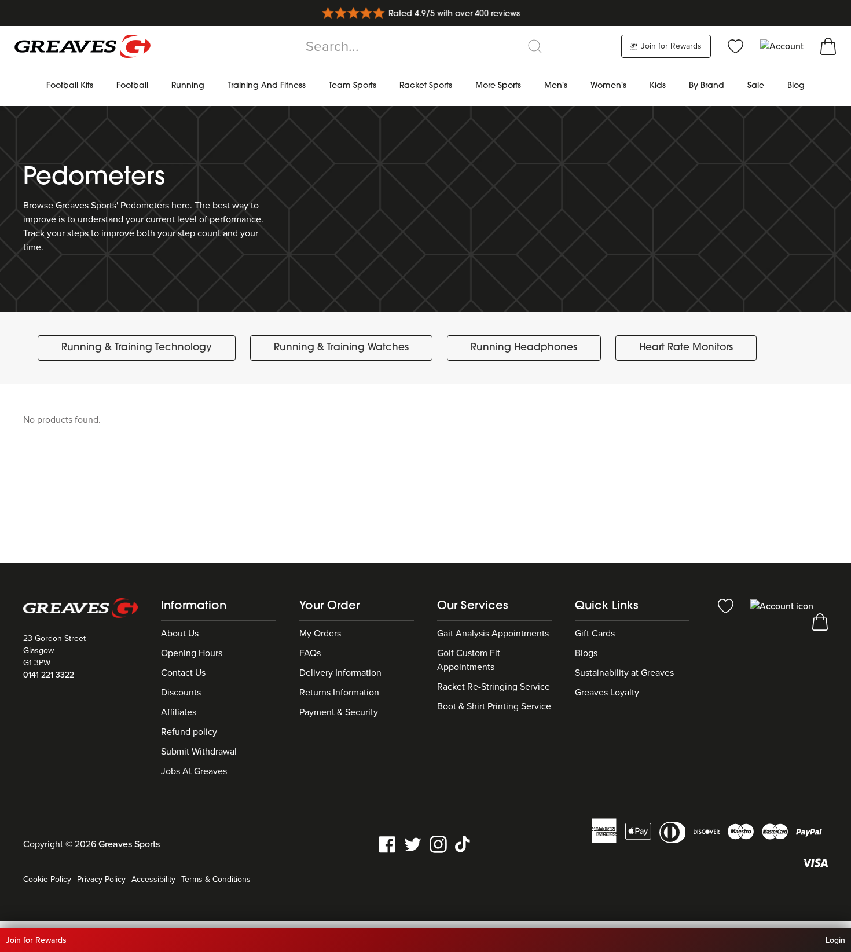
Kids (658, 86)
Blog (796, 86)
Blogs (586, 653)
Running (187, 86)
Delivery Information (340, 673)
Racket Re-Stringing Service (493, 687)
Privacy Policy (101, 879)
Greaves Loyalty (607, 692)
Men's (555, 86)
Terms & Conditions (216, 879)
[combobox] (425, 46)
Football (132, 86)
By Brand (706, 86)
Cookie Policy (47, 879)
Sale (755, 86)
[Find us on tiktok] (463, 843)
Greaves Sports (129, 844)
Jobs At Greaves (194, 771)
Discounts (181, 692)
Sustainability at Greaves (624, 673)
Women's (608, 86)
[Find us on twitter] (412, 843)
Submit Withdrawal (199, 751)
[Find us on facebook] (387, 843)
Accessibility (153, 879)
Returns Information (339, 692)
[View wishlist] (735, 46)
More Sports (498, 86)
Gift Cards (595, 633)
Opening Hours (191, 653)
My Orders (320, 633)
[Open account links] (783, 46)
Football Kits (69, 86)
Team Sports (352, 86)
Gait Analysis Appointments (493, 633)
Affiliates (178, 712)
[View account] (781, 605)
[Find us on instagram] (438, 843)
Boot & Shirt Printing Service (494, 706)
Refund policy (189, 732)
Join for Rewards (670, 46)
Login (835, 940)
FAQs (310, 653)
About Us (180, 633)
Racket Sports (425, 86)
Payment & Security (338, 712)
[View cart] (828, 46)
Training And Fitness (267, 86)
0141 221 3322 (48, 675)
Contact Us (183, 673)
